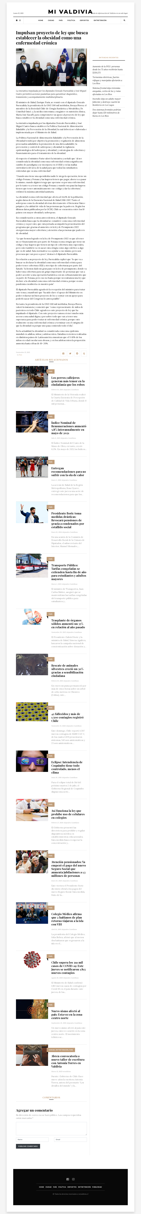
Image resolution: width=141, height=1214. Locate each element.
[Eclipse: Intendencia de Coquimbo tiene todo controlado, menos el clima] (32, 761)
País (61, 20)
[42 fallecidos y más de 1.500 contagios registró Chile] (32, 711)
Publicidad (97, 1187)
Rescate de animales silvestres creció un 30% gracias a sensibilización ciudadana (67, 671)
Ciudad (51, 20)
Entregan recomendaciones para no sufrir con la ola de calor (68, 471)
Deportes (84, 20)
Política (71, 20)
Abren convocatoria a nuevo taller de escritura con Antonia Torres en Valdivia (67, 1061)
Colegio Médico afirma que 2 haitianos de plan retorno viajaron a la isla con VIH (67, 919)
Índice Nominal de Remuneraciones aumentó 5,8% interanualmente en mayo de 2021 (68, 428)
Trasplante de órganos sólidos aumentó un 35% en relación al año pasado (68, 623)
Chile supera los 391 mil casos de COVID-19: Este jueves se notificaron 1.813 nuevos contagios (68, 968)
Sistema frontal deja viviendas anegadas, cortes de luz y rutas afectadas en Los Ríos (107, 91)
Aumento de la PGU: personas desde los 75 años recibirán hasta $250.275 (108, 69)
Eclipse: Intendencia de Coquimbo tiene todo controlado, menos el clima (66, 767)
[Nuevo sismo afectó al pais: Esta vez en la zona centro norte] (32, 1009)
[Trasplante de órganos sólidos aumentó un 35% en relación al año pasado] (32, 616)
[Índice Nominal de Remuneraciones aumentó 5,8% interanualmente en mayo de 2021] (32, 421)
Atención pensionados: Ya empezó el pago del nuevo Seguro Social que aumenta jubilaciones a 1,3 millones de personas (68, 868)
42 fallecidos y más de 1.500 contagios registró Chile (67, 717)
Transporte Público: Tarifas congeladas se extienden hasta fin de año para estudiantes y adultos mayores (68, 572)
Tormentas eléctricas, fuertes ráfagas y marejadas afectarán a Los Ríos (107, 80)
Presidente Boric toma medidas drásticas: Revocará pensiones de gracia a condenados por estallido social (67, 520)
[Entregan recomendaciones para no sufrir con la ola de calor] (32, 467)
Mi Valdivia (70, 11)
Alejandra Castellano (71, 390)
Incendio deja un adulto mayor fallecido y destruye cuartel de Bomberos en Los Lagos (107, 101)
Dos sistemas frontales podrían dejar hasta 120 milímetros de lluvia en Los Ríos (107, 112)
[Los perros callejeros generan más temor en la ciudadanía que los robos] (32, 376)
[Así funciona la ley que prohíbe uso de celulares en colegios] (32, 810)
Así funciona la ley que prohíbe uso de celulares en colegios (68, 814)
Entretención (100, 20)
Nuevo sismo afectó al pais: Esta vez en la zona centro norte (66, 1014)
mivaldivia (67, 1071)
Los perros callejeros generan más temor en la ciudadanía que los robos (68, 381)
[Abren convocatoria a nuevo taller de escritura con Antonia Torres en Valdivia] (32, 1055)
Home (40, 20)
